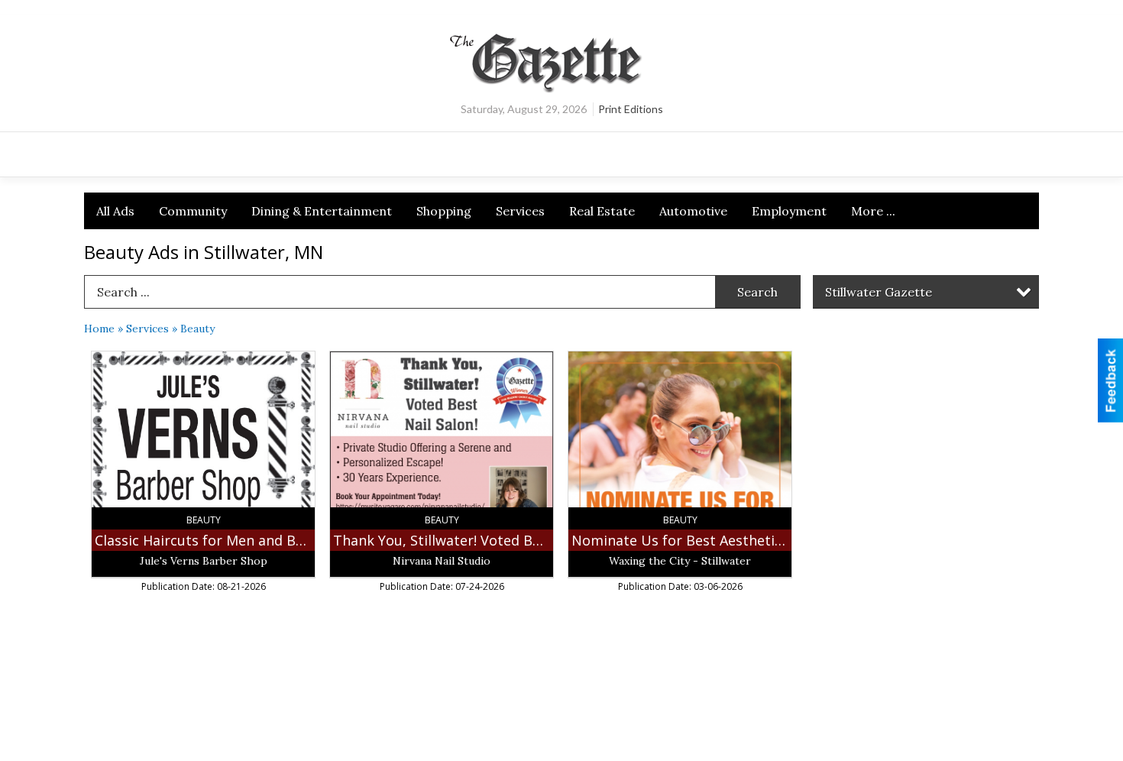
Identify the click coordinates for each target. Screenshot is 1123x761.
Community (193, 211)
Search (757, 292)
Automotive (693, 211)
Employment (789, 211)
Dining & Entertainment (321, 211)
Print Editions (630, 108)
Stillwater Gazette (878, 292)
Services (520, 211)
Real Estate (602, 211)
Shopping (443, 211)
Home (99, 328)
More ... (873, 211)
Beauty (197, 328)
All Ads (115, 211)
